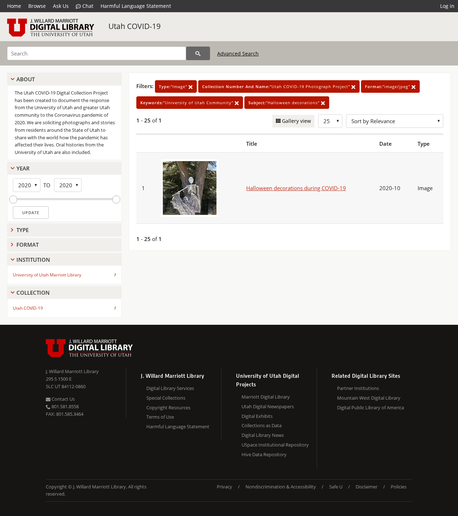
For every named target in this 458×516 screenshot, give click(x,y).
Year (23, 168)
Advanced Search (238, 53)
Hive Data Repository (264, 454)
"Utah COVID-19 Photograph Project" (276, 86)
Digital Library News (263, 435)
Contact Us (62, 399)
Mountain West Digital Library (368, 398)
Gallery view (296, 120)
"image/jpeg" (388, 86)
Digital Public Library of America (370, 407)
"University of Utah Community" (187, 102)
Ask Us (61, 6)
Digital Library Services (170, 388)
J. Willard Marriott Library (72, 371)
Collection (33, 292)
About (25, 79)
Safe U (335, 486)
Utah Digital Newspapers (268, 406)
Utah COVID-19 (134, 26)
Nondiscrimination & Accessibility (280, 486)
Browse (37, 6)
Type (22, 229)
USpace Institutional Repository (275, 445)
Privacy (224, 486)
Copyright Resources (168, 407)
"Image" (174, 86)
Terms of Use (160, 417)
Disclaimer (366, 486)
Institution (33, 259)
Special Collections (165, 398)
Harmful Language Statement (136, 6)
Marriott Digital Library (266, 397)
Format (27, 244)
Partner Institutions (358, 388)
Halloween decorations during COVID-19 (296, 188)
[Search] (198, 53)
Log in (447, 6)
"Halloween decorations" (284, 102)
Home (14, 6)
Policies (398, 486)
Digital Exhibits (257, 416)
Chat (87, 6)
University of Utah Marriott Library (47, 275)
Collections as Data (262, 425)
